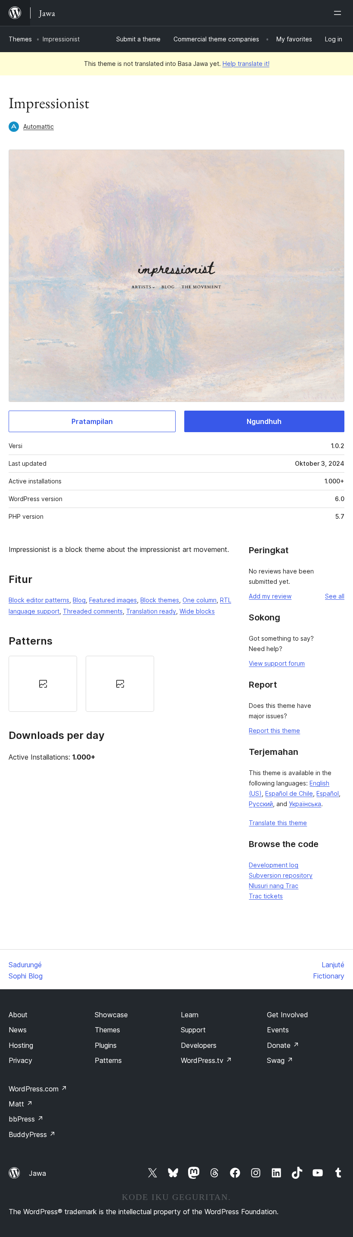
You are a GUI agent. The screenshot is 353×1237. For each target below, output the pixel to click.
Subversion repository (281, 875)
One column (200, 600)
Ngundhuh (264, 421)
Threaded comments (93, 611)
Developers (199, 1045)
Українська (305, 803)
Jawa (37, 1173)
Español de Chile (289, 793)
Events (278, 1029)
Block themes (159, 600)
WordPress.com (38, 1088)
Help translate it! (246, 63)
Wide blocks (197, 611)
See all (334, 596)
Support (193, 1029)
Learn (189, 1014)
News (18, 1029)
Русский (261, 803)
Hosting (21, 1045)
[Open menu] (339, 13)
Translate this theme (278, 822)
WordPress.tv (206, 1060)
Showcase (111, 1014)
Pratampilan (92, 421)
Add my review (270, 596)
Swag (280, 1060)
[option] (43, 683)
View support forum (277, 663)
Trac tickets (266, 896)
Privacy (20, 1060)
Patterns (108, 1060)
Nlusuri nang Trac (273, 885)
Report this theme (274, 730)
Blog (79, 600)
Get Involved (287, 1014)
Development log (273, 865)
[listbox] (120, 683)
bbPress (26, 1119)
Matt (21, 1104)
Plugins (106, 1045)
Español (327, 793)
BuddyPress (32, 1134)
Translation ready (151, 611)
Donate (283, 1045)
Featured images (113, 600)
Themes (20, 39)
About (18, 1014)
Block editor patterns (39, 600)
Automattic (38, 126)
